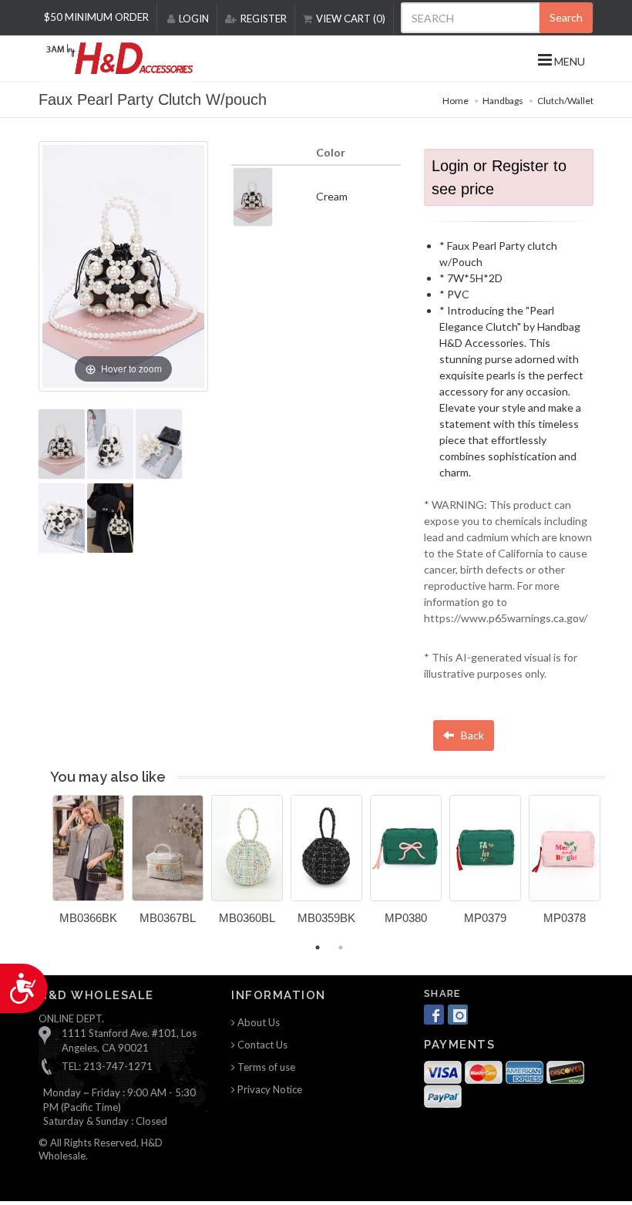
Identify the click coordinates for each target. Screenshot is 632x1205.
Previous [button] (41, 869)
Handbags (502, 100)
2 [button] (340, 947)
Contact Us (261, 1044)
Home (455, 100)
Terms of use (265, 1067)
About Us (257, 1022)
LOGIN (194, 18)
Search (566, 17)
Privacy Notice (268, 1089)
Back (471, 735)
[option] (88, 865)
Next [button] (616, 869)
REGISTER (263, 18)
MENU (568, 61)
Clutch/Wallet (565, 100)
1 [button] (317, 947)
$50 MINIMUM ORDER (96, 17)
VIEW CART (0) (350, 18)
